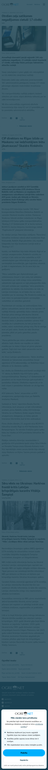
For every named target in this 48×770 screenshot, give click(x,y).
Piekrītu (24, 753)
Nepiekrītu (24, 760)
